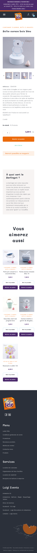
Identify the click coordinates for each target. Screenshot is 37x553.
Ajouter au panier (18, 139)
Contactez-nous (8, 449)
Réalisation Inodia (28, 547)
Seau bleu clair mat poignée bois (10, 319)
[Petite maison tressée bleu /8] (26, 257)
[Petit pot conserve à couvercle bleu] (10, 257)
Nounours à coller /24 (10, 366)
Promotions (6, 438)
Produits (5, 453)
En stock (6, 125)
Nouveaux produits (9, 442)
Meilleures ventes (8, 445)
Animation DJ (7, 493)
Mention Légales (7, 550)
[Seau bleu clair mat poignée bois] (10, 304)
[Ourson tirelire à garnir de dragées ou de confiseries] (26, 304)
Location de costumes (10, 468)
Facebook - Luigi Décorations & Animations (17, 510)
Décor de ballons (8, 503)
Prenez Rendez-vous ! (18, 8)
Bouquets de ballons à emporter (13, 478)
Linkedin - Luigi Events (10, 514)
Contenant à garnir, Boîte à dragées (18, 27)
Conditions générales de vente (12, 435)
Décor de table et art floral (10, 362)
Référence (6, 86)
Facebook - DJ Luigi (9, 506)
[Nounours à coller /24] (10, 351)
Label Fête (6, 431)
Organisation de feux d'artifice (13, 471)
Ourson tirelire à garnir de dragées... (26, 319)
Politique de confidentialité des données (23, 550)
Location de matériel (9, 475)
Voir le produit (10, 282)
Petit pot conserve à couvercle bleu (10, 272)
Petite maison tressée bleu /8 (26, 272)
